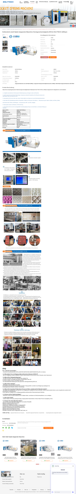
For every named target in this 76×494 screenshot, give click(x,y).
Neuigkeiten (66, 1)
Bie (20, 476)
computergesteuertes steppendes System (53, 412)
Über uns (37, 2)
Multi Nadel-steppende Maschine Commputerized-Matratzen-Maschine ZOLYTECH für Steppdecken (10, 458)
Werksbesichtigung (43, 1)
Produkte (32, 1)
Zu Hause (21, 2)
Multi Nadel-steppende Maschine (8, 476)
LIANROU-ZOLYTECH (26, 2)
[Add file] (52, 492)
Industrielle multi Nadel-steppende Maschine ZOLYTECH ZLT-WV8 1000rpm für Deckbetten (47, 458)
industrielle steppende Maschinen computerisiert (35, 412)
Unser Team (22, 483)
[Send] (73, 492)
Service (21, 481)
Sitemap (42, 489)
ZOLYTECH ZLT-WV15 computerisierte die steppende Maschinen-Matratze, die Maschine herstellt (29, 458)
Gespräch (45, 57)
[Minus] (73, 466)
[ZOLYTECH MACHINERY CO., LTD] (8, 2)
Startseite (11, 489)
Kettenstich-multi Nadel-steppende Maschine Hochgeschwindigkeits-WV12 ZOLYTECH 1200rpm (38, 29)
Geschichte (22, 479)
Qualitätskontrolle (53, 1)
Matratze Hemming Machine (7, 481)
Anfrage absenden (48, 427)
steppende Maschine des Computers (17, 412)
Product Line (39, 476)
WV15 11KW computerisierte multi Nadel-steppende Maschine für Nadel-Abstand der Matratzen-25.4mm (65, 458)
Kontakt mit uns (60, 2)
